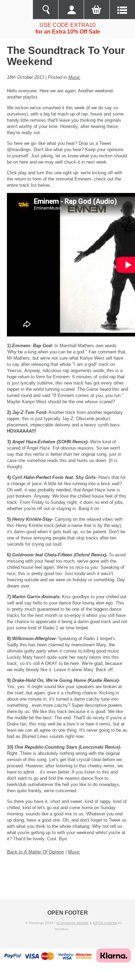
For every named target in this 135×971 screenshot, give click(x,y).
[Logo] (16, 9)
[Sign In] (71, 9)
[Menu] (122, 9)
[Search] (45, 9)
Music (74, 77)
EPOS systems (105, 923)
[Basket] (96, 9)
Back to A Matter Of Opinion (35, 851)
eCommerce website (72, 923)
